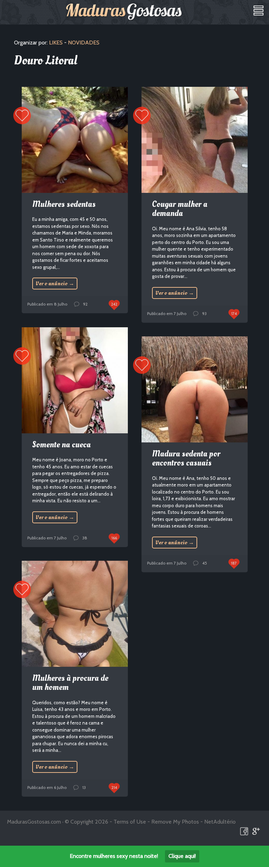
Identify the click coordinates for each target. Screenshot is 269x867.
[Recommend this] (22, 115)
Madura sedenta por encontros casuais (186, 458)
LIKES (56, 42)
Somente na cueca (61, 444)
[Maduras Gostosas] (124, 11)
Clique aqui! (182, 856)
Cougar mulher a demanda (179, 208)
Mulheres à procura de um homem (70, 682)
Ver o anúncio (54, 283)
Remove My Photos (175, 821)
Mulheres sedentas (64, 204)
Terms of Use (129, 821)
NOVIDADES (83, 42)
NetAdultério (220, 821)
